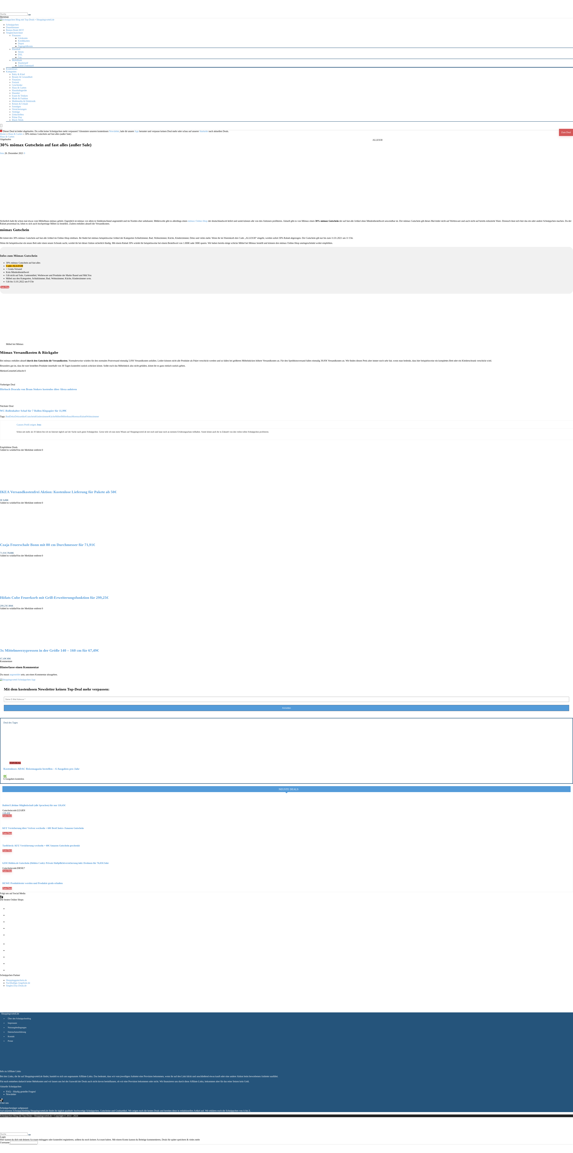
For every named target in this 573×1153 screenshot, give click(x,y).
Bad (8, 416)
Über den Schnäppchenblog (19, 1018)
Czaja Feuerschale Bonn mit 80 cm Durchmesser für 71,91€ (47, 545)
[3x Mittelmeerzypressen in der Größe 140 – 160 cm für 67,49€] (31, 644)
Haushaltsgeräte (19, 90)
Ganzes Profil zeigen (26, 424)
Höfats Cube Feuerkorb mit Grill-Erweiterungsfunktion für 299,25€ (54, 598)
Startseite (204, 131)
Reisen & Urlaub (20, 104)
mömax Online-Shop (198, 221)
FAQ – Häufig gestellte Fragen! (21, 1091)
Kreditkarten (24, 41)
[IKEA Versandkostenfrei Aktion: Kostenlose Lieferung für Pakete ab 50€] (31, 485)
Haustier (16, 93)
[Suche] (29, 14)
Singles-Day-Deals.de (16, 985)
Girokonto (23, 38)
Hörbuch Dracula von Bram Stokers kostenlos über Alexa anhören (38, 389)
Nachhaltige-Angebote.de (18, 983)
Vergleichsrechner (14, 32)
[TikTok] (1, 897)
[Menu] (1, 125)
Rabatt (83, 416)
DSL (20, 54)
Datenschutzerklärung (17, 1032)
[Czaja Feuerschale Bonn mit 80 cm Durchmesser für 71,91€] (31, 538)
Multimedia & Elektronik (24, 101)
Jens (2, 153)
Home (3, 134)
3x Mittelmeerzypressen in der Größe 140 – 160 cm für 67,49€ (49, 650)
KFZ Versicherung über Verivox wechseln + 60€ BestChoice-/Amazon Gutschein (43, 828)
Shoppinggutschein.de (16, 980)
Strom (21, 52)
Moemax (76, 416)
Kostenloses (11, 69)
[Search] (1, 129)
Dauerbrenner (12, 27)
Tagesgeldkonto (25, 46)
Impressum (12, 1023)
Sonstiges (16, 106)
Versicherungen (19, 109)
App (136, 131)
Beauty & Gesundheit (22, 77)
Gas (20, 57)
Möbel (58, 416)
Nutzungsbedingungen (17, 1027)
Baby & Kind (18, 74)
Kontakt (11, 1036)
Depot (21, 43)
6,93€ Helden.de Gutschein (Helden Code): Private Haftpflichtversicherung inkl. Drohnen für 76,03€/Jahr (55, 863)
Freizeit (15, 82)
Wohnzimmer (92, 416)
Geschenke (17, 85)
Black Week (17, 120)
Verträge (16, 112)
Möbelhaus (66, 416)
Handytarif (23, 63)
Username (5, 1142)
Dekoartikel (20, 416)
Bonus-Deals (15, 30)
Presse (10, 1041)
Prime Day (17, 117)
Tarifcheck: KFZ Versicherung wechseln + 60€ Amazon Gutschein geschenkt (41, 845)
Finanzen (16, 79)
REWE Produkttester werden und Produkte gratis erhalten (32, 883)
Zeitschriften (18, 114)
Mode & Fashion (20, 98)
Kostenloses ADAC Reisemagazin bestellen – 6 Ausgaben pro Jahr (41, 768)
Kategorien (11, 71)
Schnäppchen (12, 24)
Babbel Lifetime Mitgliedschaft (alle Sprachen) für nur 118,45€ (34, 805)
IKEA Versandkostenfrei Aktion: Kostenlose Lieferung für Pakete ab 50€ (58, 492)
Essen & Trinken (20, 95)
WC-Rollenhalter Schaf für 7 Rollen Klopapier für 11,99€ (33, 410)
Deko (12, 416)
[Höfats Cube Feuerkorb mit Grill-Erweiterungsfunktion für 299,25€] (31, 591)
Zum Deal (566, 132)
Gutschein (30, 416)
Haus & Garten (19, 87)
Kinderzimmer (42, 416)
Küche (52, 416)
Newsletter (114, 131)
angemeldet (15, 674)
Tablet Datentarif (26, 65)
